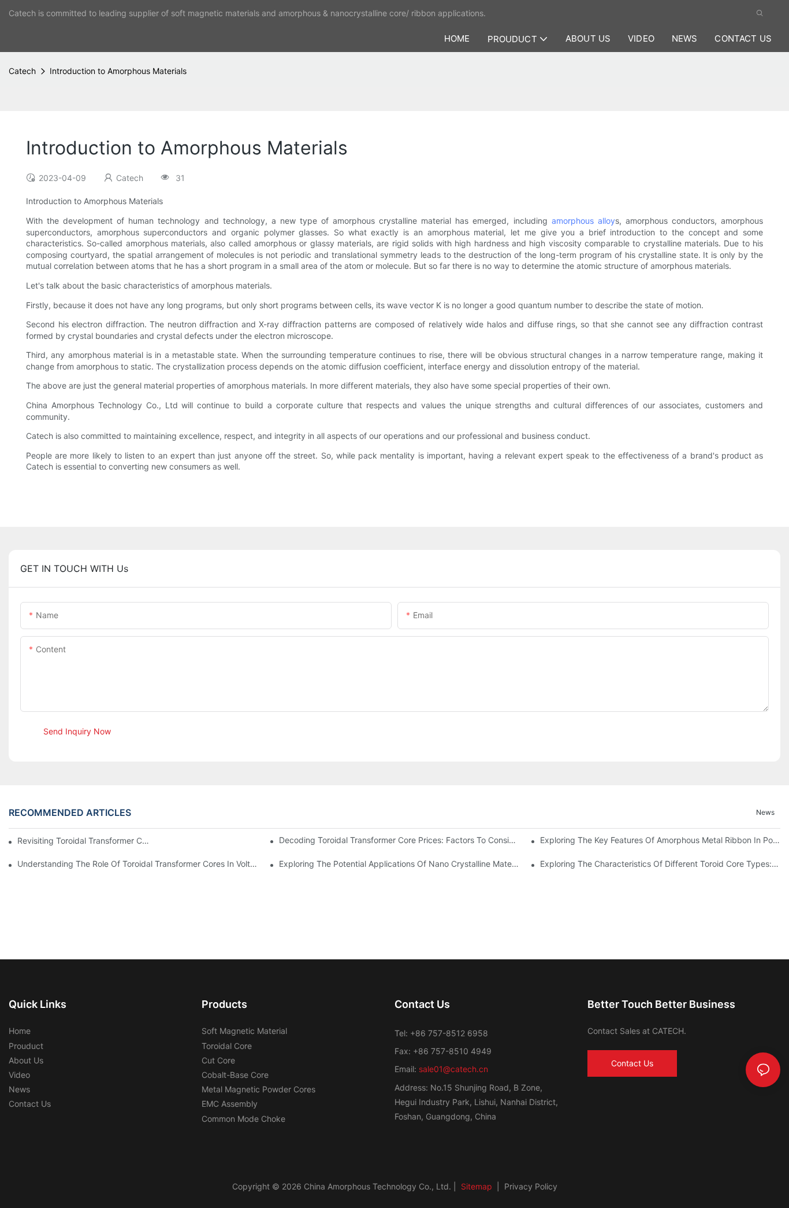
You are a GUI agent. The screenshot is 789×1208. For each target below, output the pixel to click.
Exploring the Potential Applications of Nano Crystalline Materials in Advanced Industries (399, 864)
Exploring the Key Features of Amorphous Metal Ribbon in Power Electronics (660, 840)
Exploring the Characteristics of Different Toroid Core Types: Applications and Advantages (660, 864)
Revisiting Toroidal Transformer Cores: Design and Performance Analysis (83, 840)
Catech (22, 71)
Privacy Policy (530, 1186)
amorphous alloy (583, 221)
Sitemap (475, 1186)
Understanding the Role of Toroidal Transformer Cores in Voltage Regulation (137, 864)
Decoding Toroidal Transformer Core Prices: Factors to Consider (399, 840)
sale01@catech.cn (453, 1069)
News (765, 812)
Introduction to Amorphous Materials (118, 71)
